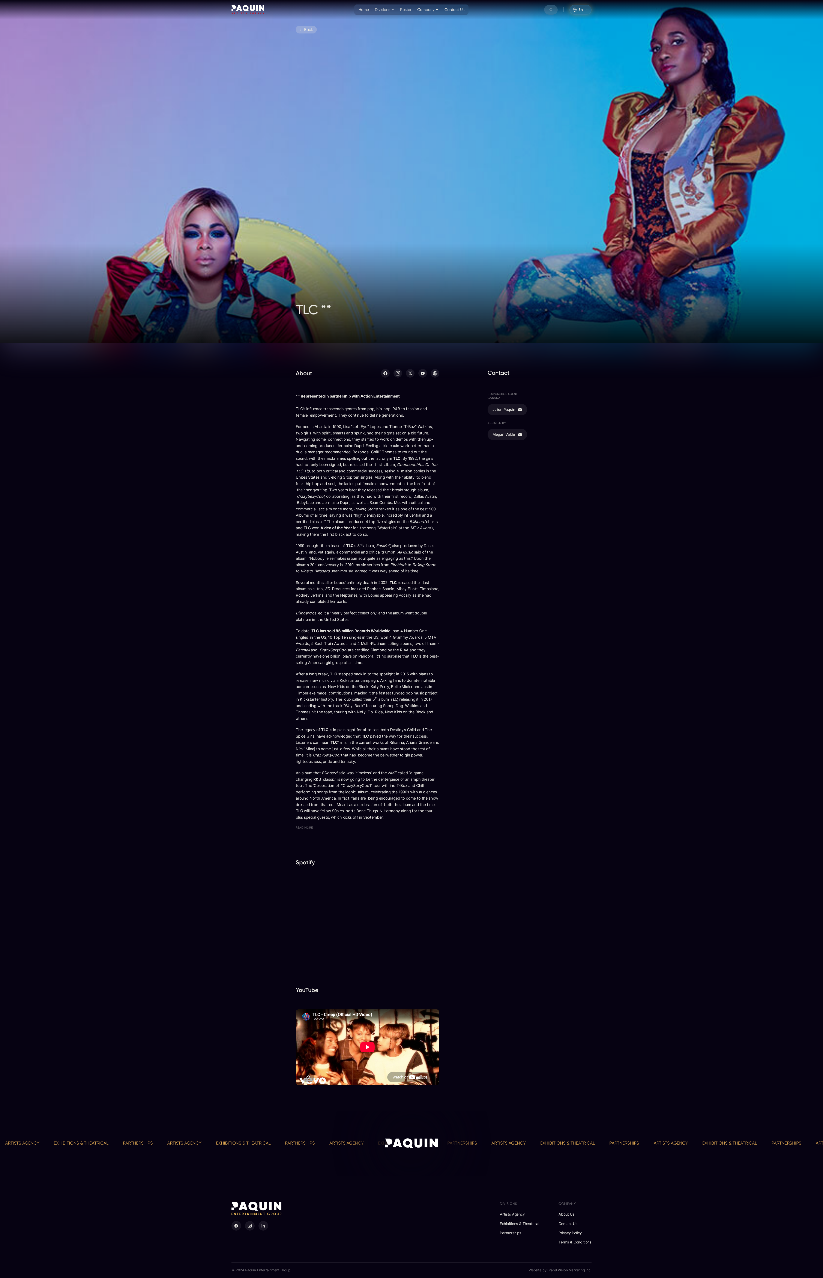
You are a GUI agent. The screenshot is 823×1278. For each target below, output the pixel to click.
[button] (384, 10)
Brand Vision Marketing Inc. (569, 1270)
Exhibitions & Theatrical (104, 1143)
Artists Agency (46, 1143)
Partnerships (161, 1143)
